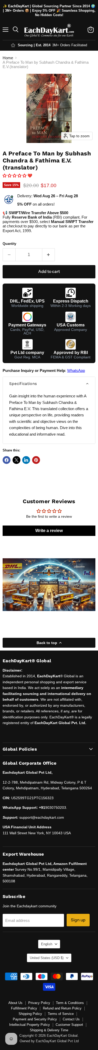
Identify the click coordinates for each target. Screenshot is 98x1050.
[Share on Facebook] (6, 460)
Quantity (9, 244)
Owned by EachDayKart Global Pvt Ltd (49, 1041)
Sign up (78, 919)
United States (47, 958)
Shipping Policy (30, 1014)
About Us (15, 1003)
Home (8, 58)
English (46, 944)
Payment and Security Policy (35, 1019)
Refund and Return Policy (62, 1008)
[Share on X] (16, 460)
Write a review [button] (49, 530)
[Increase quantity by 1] (48, 254)
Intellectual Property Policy (29, 1025)
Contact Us (71, 1019)
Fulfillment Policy (24, 1008)
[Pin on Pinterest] (36, 460)
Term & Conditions (70, 1003)
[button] (15, 175)
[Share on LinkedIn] (26, 460)
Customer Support (69, 1025)
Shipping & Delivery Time (49, 1030)
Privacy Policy (39, 1003)
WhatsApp (76, 370)
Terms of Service (61, 1014)
